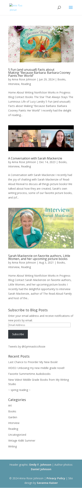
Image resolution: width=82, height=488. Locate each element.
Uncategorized (17, 434)
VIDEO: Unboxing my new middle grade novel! (36, 368)
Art (10, 405)
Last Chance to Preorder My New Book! (33, 362)
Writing (12, 446)
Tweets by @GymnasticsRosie (26, 346)
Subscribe (18, 334)
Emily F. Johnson (40, 464)
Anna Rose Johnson (24, 79)
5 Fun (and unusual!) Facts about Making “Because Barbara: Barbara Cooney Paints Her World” (39, 72)
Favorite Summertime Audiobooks (29, 374)
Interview (13, 84)
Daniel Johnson (41, 469)
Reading (26, 84)
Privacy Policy (56, 478)
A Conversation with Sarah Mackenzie (35, 158)
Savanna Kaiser (47, 483)
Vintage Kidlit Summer (21, 440)
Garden (12, 417)
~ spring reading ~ (19, 390)
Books (61, 79)
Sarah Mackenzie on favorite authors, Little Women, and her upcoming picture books (39, 257)
